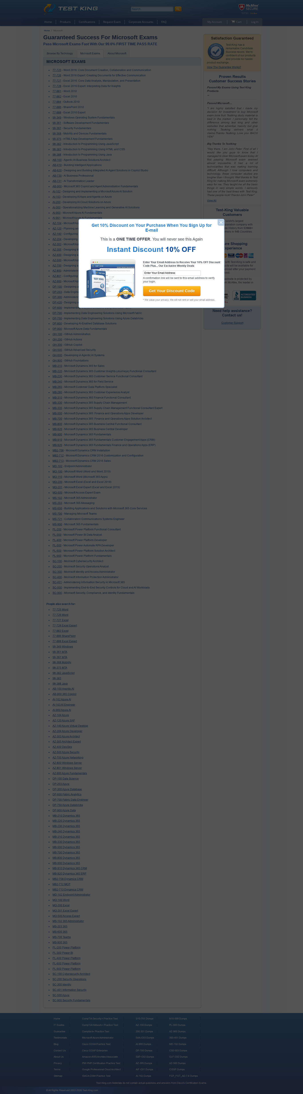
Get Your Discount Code (172, 291)
